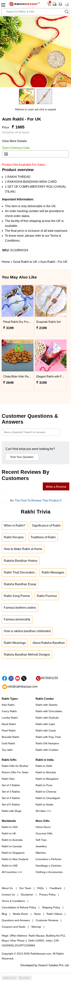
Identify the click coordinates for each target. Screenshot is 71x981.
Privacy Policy (47, 894)
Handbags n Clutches (48, 865)
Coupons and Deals (13, 926)
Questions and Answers (16, 920)
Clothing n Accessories (49, 872)
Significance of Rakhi (46, 525)
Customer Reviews (47, 920)
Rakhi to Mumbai (46, 772)
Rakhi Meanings (15, 642)
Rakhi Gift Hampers (47, 743)
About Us (7, 888)
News (37, 913)
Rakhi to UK (9, 833)
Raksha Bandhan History (20, 560)
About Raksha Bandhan (49, 642)
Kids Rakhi (8, 704)
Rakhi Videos (54, 913)
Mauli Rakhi (9, 724)
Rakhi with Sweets (46, 704)
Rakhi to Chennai (46, 791)
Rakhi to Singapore (13, 852)
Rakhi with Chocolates (49, 711)
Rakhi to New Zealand (15, 859)
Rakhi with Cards (46, 730)
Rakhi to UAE (10, 865)
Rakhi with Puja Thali (48, 736)
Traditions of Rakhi (43, 537)
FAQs (40, 888)
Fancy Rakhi (9, 711)
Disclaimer (27, 894)
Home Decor (43, 827)
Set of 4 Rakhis (11, 798)
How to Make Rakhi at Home (23, 549)
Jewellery (41, 846)
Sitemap (36, 926)
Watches (41, 852)
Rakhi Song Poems (17, 595)
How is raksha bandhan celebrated (27, 631)
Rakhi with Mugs (11, 810)
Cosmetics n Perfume (48, 859)
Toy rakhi (7, 749)
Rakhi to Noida (44, 804)
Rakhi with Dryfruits (47, 717)
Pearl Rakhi (9, 730)
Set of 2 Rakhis (11, 785)
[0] (49, 5)
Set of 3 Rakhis (11, 791)
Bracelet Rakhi (10, 736)
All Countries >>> (12, 872)
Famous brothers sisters (20, 607)
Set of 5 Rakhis (11, 804)
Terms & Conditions (13, 900)
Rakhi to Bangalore (47, 778)
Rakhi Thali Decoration (19, 572)
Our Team (25, 888)
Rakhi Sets (8, 778)
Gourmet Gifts (44, 833)
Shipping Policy (51, 907)
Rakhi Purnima (47, 595)
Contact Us (8, 894)
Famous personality (17, 619)
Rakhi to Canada (12, 846)
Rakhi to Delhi (44, 765)
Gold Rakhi (8, 743)
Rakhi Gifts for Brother (15, 765)
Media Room (20, 913)
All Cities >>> (43, 810)
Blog (4, 913)
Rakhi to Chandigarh (48, 798)
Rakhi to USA (10, 827)
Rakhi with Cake (45, 724)
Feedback (56, 888)
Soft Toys (41, 839)
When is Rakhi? (14, 525)
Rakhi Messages (53, 572)
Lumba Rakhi (10, 717)
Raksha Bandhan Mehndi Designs (27, 654)
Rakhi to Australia (12, 839)
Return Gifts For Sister (15, 772)
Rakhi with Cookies (47, 749)
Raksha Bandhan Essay (20, 584)
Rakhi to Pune (44, 785)
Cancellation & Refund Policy (19, 907)
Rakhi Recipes (14, 537)
